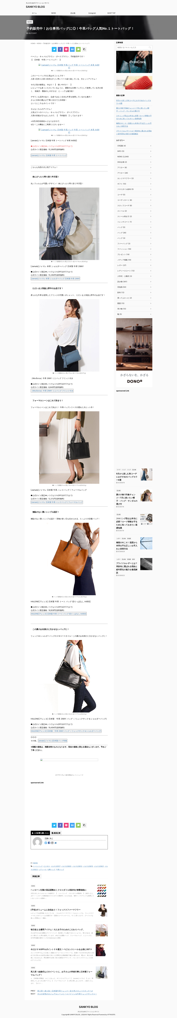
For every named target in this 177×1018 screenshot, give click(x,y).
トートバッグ (38, 866)
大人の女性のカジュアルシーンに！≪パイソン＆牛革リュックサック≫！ (67, 994)
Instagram (92, 13)
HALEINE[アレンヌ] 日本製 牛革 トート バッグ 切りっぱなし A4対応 (58, 614)
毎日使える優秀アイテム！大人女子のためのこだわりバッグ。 (58, 929)
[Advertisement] (69, 802)
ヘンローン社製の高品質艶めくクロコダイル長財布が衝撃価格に (59, 890)
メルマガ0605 (66, 866)
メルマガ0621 (99, 866)
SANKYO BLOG (35, 6)
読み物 (73, 13)
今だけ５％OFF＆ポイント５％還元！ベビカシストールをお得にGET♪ (61, 949)
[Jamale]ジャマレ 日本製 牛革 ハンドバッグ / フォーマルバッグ (57, 502)
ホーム (34, 13)
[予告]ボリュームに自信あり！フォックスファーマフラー (56, 909)
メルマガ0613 (77, 866)
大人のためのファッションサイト (88, 1011)
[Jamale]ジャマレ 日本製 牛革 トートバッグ (49, 155)
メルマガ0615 (88, 866)
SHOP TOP (111, 13)
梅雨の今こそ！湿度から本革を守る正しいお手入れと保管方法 (134, 124)
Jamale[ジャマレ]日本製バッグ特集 (52, 741)
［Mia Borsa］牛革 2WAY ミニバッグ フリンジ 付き (52, 391)
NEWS (53, 13)
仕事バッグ (51, 869)
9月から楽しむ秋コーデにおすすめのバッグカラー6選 (133, 101)
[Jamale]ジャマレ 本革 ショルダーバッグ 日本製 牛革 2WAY (55, 278)
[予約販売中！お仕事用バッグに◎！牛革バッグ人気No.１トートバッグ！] (72, 49)
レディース (42, 869)
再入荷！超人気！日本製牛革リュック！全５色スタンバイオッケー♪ (65, 991)
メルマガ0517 (55, 866)
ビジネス (46, 866)
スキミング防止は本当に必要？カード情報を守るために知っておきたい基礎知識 (134, 117)
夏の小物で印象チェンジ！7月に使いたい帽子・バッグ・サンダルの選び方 (132, 109)
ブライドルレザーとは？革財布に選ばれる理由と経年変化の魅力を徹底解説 (134, 132)
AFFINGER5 (111, 1014)
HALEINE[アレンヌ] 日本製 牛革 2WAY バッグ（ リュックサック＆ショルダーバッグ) (66, 731)
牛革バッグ (60, 869)
